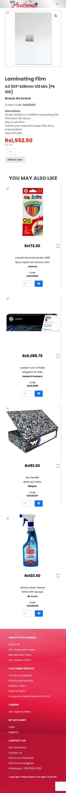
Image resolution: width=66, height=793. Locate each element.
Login (12, 727)
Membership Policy (20, 655)
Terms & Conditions (20, 675)
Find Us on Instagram (21, 763)
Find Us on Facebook (21, 758)
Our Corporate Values (22, 649)
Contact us (15, 752)
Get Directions (17, 747)
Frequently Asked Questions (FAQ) (29, 696)
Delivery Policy (17, 686)
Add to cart (14, 159)
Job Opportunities (20, 711)
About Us (14, 644)
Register (14, 732)
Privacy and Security (21, 680)
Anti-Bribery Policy (20, 660)
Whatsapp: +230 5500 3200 (25, 768)
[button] (55, 16)
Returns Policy (17, 691)
